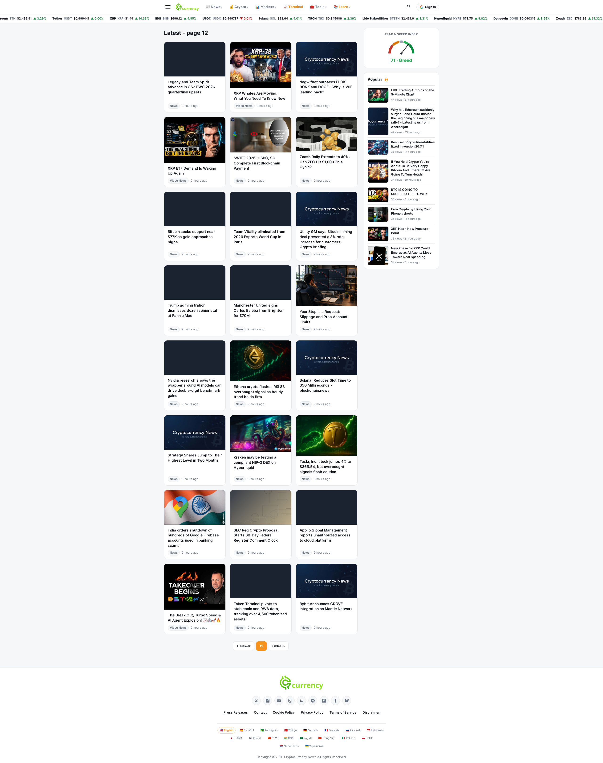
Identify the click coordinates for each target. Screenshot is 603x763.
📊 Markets (265, 7)
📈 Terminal (293, 7)
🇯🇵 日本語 (236, 738)
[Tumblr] (335, 700)
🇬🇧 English (226, 730)
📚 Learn (342, 7)
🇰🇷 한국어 (255, 738)
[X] (256, 700)
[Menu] (168, 7)
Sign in (430, 7)
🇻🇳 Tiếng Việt (326, 738)
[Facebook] (267, 700)
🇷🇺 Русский (353, 730)
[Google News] (278, 700)
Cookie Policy (284, 712)
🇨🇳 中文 (272, 738)
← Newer (243, 646)
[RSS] (301, 700)
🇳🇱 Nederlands (289, 746)
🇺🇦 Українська (314, 746)
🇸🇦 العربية (306, 738)
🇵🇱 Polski (367, 738)
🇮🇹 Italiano (348, 738)
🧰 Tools (318, 7)
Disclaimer (371, 712)
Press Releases (236, 712)
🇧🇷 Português (269, 730)
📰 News (214, 7)
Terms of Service (343, 712)
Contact (260, 712)
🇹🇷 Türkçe (290, 730)
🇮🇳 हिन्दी (288, 738)
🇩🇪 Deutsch (310, 730)
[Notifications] (408, 7)
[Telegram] (312, 700)
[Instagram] (290, 700)
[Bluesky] (346, 700)
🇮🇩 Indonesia (375, 730)
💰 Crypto (238, 7)
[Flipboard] (324, 700)
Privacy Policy (312, 712)
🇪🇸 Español (247, 730)
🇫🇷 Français (332, 730)
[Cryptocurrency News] (187, 7)
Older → (278, 646)
